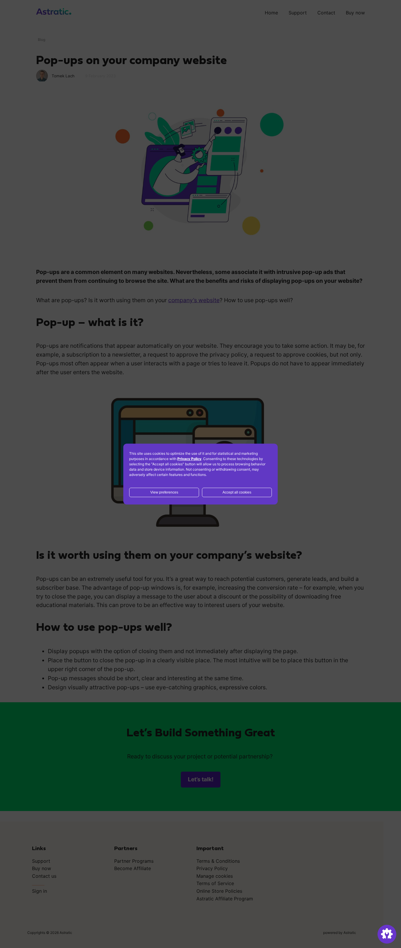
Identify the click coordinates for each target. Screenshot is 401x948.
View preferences (164, 492)
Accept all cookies (237, 492)
